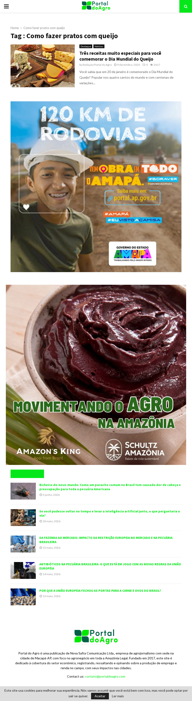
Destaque (86, 46)
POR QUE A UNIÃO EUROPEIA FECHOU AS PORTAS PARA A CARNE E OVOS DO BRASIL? (100, 590)
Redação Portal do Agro (97, 64)
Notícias (99, 46)
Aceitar (100, 696)
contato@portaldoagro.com (105, 676)
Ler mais (118, 696)
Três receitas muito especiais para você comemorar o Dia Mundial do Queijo (120, 56)
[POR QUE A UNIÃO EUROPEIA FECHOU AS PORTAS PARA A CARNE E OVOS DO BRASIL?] (23, 596)
